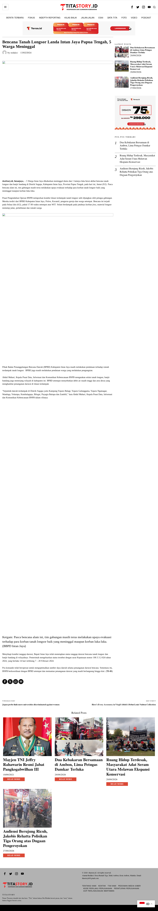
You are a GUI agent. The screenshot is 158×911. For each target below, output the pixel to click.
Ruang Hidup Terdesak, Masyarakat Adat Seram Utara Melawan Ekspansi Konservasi (141, 65)
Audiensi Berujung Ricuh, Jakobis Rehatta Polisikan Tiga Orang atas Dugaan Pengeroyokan (141, 81)
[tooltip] (132, 7)
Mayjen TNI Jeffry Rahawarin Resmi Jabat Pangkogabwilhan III (23, 764)
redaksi (14, 52)
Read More (13, 779)
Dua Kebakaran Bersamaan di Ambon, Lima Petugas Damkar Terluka (142, 50)
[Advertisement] (57, 156)
